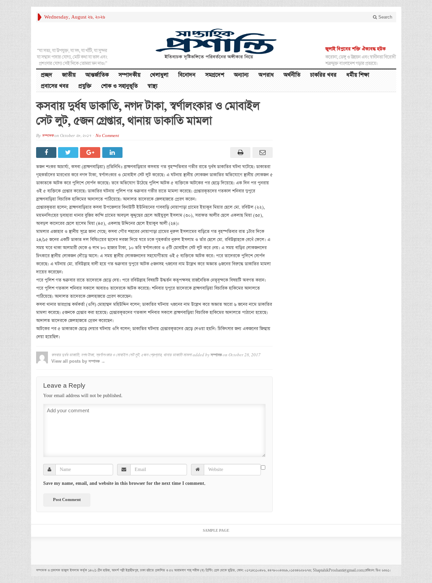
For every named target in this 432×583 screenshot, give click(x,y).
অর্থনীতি (292, 75)
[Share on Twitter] (69, 152)
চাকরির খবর (323, 75)
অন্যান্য (241, 75)
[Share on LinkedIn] (113, 152)
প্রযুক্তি (84, 86)
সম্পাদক (47, 135)
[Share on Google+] (91, 152)
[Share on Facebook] (47, 152)
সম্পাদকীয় (129, 75)
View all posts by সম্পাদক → (78, 361)
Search (384, 17)
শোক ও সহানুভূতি (119, 86)
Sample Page (216, 531)
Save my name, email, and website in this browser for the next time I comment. (124, 483)
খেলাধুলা (159, 75)
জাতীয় (69, 75)
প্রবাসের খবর (55, 86)
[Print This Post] (239, 152)
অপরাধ (266, 75)
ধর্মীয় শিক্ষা (357, 75)
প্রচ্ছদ (46, 75)
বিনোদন (186, 75)
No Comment (107, 135)
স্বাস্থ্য (152, 86)
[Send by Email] (261, 152)
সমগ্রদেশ (214, 75)
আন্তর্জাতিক (97, 75)
